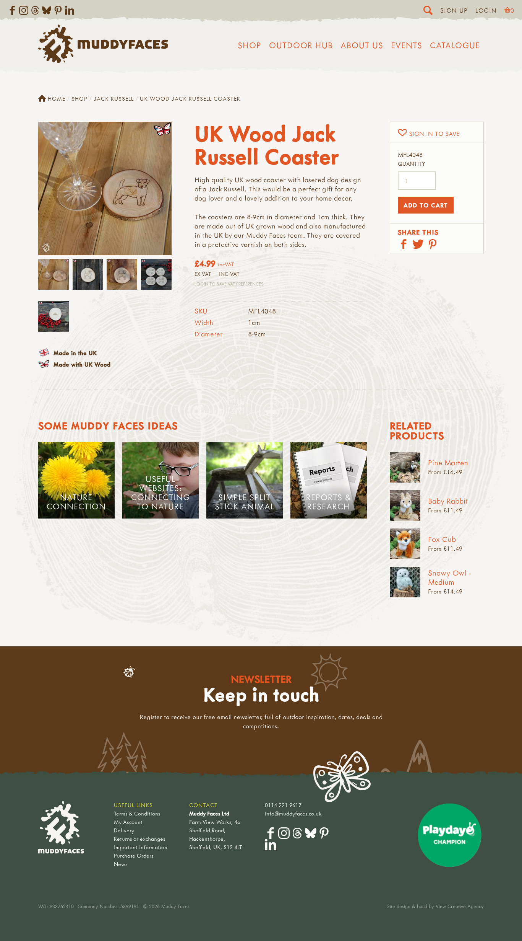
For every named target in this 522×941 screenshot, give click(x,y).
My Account (128, 821)
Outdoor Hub (301, 45)
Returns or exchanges (139, 838)
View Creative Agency (460, 906)
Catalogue (455, 45)
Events (406, 45)
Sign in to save (434, 133)
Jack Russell (114, 98)
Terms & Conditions (137, 813)
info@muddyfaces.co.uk (293, 813)
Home (56, 98)
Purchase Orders (133, 855)
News (120, 864)
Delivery (124, 830)
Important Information (140, 847)
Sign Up (454, 10)
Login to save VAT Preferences (229, 284)
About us (361, 45)
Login (486, 10)
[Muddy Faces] (103, 61)
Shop (249, 45)
